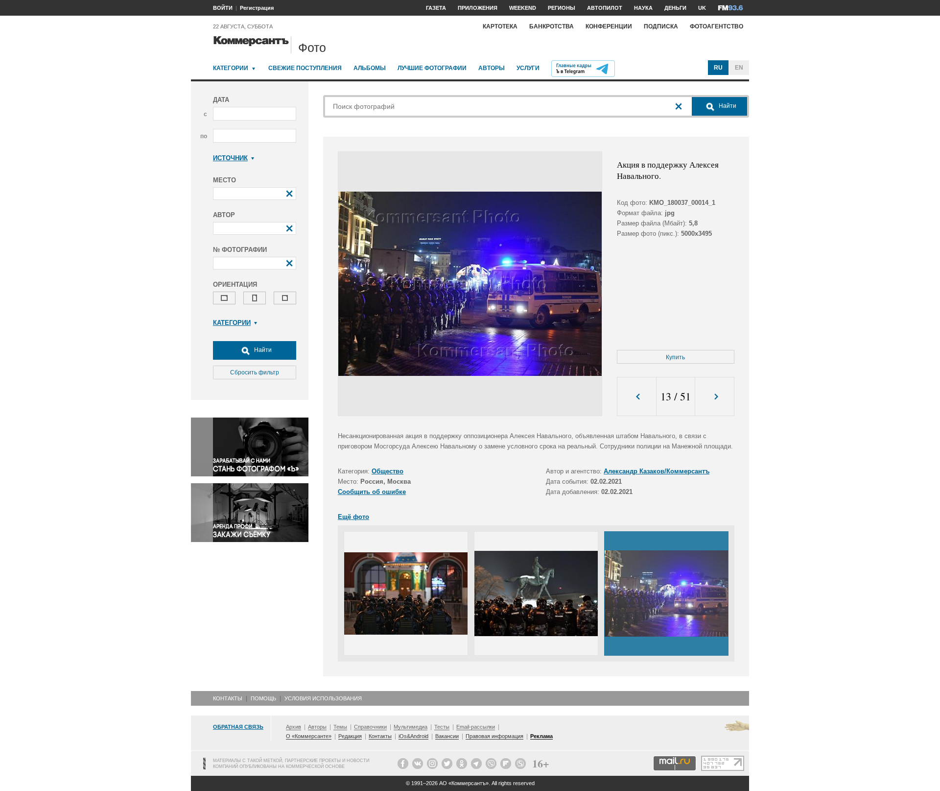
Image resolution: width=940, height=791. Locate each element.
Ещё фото (353, 516)
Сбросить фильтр (254, 372)
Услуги (528, 68)
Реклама (541, 736)
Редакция (350, 736)
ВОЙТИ (223, 8)
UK (702, 8)
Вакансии (447, 736)
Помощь (263, 698)
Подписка (661, 26)
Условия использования (323, 698)
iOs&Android (413, 736)
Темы (340, 727)
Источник (230, 158)
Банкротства (551, 26)
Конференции (609, 26)
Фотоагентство (716, 26)
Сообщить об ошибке (372, 491)
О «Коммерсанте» (308, 736)
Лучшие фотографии (432, 68)
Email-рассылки (475, 727)
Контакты (227, 698)
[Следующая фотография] (714, 396)
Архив (293, 727)
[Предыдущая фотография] (636, 396)
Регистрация (257, 8)
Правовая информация (494, 736)
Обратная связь (238, 727)
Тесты (441, 727)
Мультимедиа (410, 727)
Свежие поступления (305, 68)
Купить (675, 357)
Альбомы (369, 68)
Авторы (491, 68)
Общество (387, 471)
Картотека (500, 26)
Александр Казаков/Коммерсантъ (656, 471)
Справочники (370, 727)
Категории (230, 68)
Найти (262, 349)
